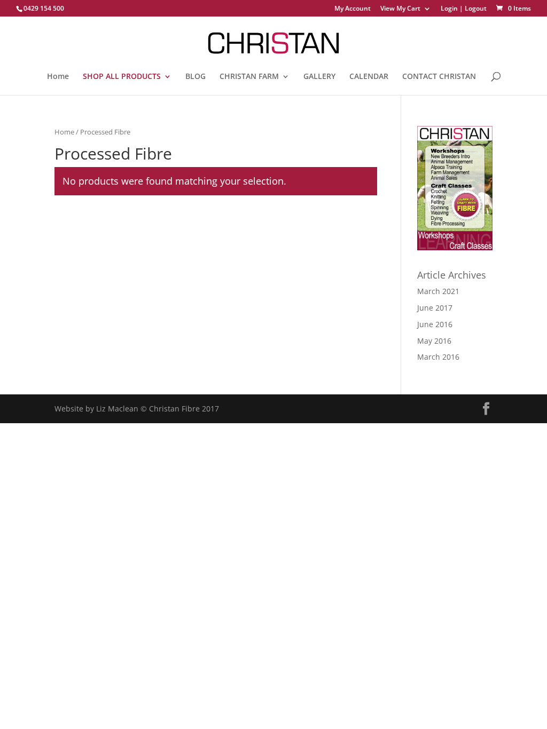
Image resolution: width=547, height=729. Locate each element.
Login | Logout (464, 9)
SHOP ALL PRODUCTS (122, 77)
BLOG (195, 77)
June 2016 (434, 324)
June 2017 (434, 308)
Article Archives (451, 274)
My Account (352, 9)
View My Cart (400, 9)
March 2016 (438, 357)
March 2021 (438, 291)
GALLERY (319, 77)
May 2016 (434, 341)
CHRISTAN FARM (249, 77)
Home (58, 77)
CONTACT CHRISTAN (439, 77)
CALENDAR (368, 77)
